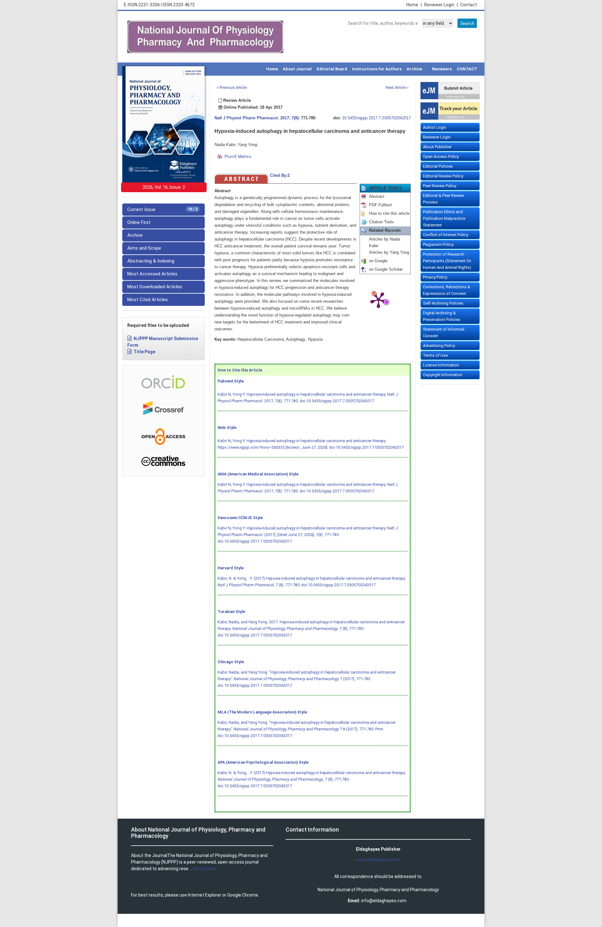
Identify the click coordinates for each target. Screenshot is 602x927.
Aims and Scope (144, 248)
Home (414, 4)
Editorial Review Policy (443, 176)
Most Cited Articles (147, 299)
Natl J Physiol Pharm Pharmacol (246, 118)
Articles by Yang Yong (389, 252)
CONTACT (467, 69)
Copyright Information (442, 374)
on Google (378, 261)
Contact (468, 4)
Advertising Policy (439, 345)
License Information (441, 365)
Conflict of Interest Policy (445, 234)
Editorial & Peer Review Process (443, 198)
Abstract (376, 196)
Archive (414, 69)
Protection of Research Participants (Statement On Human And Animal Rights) (447, 261)
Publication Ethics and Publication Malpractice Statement (444, 218)
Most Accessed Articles (152, 274)
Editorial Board (332, 69)
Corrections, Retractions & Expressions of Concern (446, 290)
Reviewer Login (441, 4)
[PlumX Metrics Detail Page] (378, 299)
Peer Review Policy (439, 185)
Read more (204, 868)
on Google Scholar (386, 269)
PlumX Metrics (237, 156)
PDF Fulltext (380, 205)
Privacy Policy (435, 277)
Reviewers (442, 69)
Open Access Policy (441, 156)
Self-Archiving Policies (443, 303)
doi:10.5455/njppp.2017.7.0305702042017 (337, 400)
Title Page (144, 351)
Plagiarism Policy (438, 244)
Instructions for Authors (377, 69)
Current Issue (162, 209)
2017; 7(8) (289, 118)
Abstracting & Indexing (150, 261)
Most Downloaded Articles (154, 287)
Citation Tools (381, 222)
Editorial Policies (438, 166)
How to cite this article (389, 213)
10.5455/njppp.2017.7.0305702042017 (376, 118)
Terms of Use (435, 355)
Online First (138, 222)
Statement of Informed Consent (443, 332)
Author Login (434, 127)
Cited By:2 (280, 175)
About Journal (297, 69)
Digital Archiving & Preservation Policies (441, 316)
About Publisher (437, 146)
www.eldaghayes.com (378, 859)
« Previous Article (232, 87)
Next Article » (397, 87)
